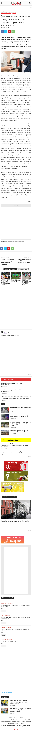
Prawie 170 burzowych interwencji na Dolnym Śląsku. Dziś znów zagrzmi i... (20, 415)
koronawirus (7, 241)
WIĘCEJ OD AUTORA (22, 269)
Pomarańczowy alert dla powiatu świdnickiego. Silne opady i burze (19, 431)
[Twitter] (5, 31)
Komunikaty (8, 379)
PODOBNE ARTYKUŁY (10, 269)
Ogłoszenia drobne (10, 440)
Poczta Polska (20, 241)
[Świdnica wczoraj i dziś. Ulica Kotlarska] (16, 509)
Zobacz (3, 611)
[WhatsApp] (13, 31)
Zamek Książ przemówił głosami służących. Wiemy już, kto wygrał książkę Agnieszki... (18, 702)
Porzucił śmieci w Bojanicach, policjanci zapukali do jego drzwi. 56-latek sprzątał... (20, 424)
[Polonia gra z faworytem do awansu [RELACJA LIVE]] (16, 275)
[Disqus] (16, 308)
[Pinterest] (9, 31)
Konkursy (5, 697)
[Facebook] (2, 31)
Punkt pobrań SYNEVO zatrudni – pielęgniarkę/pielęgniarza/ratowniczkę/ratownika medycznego (14, 445)
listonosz (14, 241)
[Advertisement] (16, 223)
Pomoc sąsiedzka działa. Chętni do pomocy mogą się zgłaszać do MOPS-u (24, 260)
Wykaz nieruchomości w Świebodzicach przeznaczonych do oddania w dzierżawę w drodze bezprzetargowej (16, 397)
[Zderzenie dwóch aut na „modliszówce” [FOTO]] (5, 410)
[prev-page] (15, 287)
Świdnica (14, 13)
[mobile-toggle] (2, 3)
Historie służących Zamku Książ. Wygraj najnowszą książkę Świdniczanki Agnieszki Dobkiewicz (20, 710)
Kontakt (21, 717)
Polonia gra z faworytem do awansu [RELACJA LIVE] (16, 280)
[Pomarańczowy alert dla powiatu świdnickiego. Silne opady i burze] (5, 432)
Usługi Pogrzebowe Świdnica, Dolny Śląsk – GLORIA (14, 452)
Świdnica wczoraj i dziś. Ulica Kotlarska (15, 521)
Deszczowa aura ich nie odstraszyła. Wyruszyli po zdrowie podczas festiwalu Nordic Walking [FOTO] (26, 282)
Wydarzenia (8, 13)
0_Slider (8, 11)
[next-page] (17, 287)
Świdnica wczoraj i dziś (9, 497)
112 (3, 404)
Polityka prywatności (13, 717)
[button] (29, 3)
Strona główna (3, 11)
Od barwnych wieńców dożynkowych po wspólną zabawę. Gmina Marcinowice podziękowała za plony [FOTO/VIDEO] (5, 282)
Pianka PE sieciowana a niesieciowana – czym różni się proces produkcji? (7, 261)
